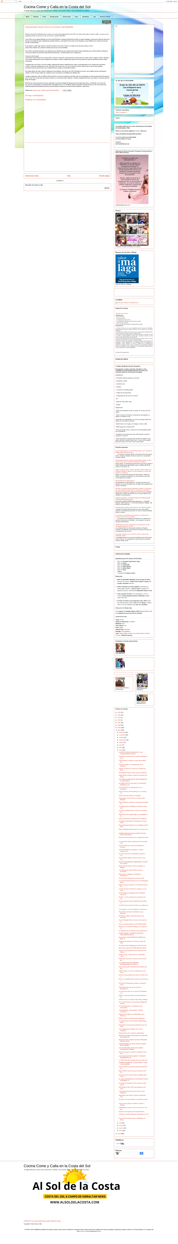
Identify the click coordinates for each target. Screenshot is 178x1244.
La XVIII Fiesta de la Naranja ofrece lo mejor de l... (133, 1060)
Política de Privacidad (44, 1221)
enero (121, 1130)
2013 (119, 1133)
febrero (121, 1128)
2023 (119, 717)
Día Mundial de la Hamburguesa (125, 480)
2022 (119, 720)
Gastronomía (67, 16)
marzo (121, 1125)
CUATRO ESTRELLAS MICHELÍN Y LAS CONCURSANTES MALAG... (130, 753)
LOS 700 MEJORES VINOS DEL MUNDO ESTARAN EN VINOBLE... (131, 1048)
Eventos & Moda (105, 16)
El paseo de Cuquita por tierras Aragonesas (131, 1111)
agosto (121, 742)
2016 (119, 725)
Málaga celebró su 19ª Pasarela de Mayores (132, 1018)
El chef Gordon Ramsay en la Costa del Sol (131, 878)
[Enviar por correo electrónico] (64, 90)
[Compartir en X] (67, 90)
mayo (121, 750)
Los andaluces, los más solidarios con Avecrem (132, 909)
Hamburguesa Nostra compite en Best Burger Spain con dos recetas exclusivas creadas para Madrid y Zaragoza (133, 461)
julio (120, 745)
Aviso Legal (34, 1221)
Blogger (99, 1231)
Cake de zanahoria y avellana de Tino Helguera (133, 818)
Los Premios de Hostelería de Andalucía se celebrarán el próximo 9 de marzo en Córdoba (132, 516)
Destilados (85, 16)
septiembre (122, 740)
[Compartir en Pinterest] (71, 90)
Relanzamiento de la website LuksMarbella (131, 1033)
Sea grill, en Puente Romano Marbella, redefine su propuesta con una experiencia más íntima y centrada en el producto (133, 489)
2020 (119, 722)
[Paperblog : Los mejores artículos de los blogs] (120, 1145)
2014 (119, 730)
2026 (119, 712)
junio (120, 747)
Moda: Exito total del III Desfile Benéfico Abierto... (133, 948)
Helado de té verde (122, 313)
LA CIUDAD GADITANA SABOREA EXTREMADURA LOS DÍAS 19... (129, 963)
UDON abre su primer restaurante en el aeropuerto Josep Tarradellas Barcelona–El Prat (132, 525)
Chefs (44, 16)
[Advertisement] (67, 157)
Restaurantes (54, 16)
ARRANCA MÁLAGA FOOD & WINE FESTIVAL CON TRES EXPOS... (132, 834)
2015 (119, 727)
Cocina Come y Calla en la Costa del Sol (57, 7)
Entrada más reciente (32, 176)
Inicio (69, 176)
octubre (121, 737)
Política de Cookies (56, 1221)
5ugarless (82, 1231)
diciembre (122, 732)
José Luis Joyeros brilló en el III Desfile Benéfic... (133, 924)
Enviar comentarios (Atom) (71, 180)
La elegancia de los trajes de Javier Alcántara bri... (133, 930)
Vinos (76, 16)
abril (120, 1123)
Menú (27, 16)
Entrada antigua (104, 176)
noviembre (122, 735)
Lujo (94, 16)
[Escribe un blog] (65, 90)
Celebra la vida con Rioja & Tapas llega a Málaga (133, 999)
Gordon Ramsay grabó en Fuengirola (130, 795)
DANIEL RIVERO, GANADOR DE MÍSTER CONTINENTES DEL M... (131, 933)
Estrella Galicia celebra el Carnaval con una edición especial (133, 507)
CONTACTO (27, 1221)
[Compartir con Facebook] (69, 90)
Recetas (35, 16)
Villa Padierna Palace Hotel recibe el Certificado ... (133, 772)
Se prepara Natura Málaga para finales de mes (132, 945)
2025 (119, 715)
